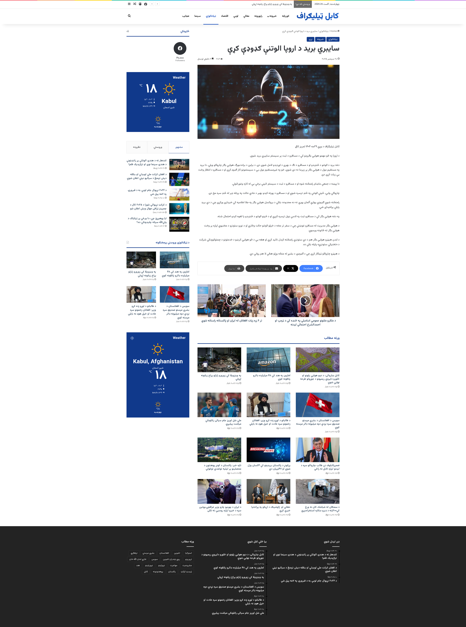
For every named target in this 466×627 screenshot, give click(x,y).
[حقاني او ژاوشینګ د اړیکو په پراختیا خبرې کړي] (268, 491)
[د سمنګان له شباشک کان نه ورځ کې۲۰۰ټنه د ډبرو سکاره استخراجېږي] (317, 491)
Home (333, 31)
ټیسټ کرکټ (186, 571)
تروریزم (188, 559)
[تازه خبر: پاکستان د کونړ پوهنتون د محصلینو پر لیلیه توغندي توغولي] (219, 450)
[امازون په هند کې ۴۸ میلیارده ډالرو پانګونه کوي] (268, 359)
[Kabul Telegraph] (317, 16)
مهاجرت (173, 565)
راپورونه (258, 16)
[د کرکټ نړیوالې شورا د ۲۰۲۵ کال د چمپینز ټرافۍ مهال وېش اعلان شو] (179, 208)
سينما (197, 16)
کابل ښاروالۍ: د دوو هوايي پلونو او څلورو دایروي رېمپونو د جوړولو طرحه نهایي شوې (319, 379)
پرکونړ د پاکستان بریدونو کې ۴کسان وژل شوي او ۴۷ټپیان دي (269, 467)
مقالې (246, 16)
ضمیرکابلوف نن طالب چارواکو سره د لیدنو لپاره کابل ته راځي (320, 467)
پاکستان (172, 571)
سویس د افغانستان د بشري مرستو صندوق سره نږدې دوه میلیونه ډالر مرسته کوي (253, 4)
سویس (154, 559)
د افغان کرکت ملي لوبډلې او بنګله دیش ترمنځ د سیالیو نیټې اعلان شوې (147, 176)
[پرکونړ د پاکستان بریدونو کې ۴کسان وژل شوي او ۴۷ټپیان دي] (268, 450)
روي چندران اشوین (171, 559)
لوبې (235, 16)
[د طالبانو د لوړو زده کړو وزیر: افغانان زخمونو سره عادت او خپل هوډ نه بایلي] (268, 405)
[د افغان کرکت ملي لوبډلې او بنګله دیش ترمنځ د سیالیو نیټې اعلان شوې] (179, 179)
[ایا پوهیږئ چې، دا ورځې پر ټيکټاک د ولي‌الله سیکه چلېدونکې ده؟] (179, 224)
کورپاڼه (285, 16)
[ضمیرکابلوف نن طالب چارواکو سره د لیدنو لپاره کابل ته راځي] (317, 450)
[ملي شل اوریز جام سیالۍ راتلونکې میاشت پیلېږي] (219, 405)
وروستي (158, 147)
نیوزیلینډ (149, 565)
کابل (146, 571)
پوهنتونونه (158, 571)
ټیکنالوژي (211, 16)
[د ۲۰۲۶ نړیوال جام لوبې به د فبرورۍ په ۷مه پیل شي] (179, 194)
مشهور (179, 147)
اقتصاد (224, 16)
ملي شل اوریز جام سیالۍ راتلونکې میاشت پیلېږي (223, 422)
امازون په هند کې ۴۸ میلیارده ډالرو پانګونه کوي (271, 377)
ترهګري (134, 553)
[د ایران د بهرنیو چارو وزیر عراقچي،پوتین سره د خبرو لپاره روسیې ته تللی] (219, 491)
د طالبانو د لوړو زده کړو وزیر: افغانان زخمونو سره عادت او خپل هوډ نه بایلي (269, 422)
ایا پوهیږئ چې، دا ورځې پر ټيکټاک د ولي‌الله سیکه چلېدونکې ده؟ (147, 220)
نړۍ (310, 39)
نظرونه (137, 147)
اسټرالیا (188, 553)
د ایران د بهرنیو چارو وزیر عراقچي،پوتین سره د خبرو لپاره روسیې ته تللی (220, 509)
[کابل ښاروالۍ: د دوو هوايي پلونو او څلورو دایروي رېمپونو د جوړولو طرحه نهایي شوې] (317, 359)
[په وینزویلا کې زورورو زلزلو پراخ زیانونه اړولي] (219, 359)
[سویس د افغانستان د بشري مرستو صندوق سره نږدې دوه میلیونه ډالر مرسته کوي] (317, 405)
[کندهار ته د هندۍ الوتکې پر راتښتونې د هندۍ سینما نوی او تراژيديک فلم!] (179, 164)
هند (138, 565)
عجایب (185, 16)
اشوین (177, 553)
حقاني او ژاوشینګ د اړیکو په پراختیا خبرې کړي (270, 509)
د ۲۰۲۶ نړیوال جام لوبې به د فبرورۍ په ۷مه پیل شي (147, 192)
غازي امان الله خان (137, 559)
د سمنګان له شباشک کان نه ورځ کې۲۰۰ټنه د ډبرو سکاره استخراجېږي (320, 509)
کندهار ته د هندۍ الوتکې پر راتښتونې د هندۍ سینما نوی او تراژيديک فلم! (147, 163)
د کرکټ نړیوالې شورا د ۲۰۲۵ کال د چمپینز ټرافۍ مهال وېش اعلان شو (148, 207)
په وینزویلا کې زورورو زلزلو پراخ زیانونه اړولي (221, 377)
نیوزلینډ (161, 565)
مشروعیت (187, 565)
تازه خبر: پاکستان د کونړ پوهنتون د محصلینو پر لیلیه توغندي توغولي (222, 467)
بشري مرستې (148, 553)
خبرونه (273, 16)
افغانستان (164, 553)
